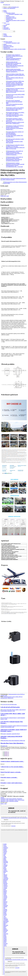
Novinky (5, 25)
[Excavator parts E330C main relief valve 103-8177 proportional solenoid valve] (14, 711)
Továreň (8, 24)
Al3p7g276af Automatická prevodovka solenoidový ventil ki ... (14, 105)
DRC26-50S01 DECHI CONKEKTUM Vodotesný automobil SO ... (15, 71)
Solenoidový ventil (13, 800)
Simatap (2, 797)
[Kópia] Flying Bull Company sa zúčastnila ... (11, 772)
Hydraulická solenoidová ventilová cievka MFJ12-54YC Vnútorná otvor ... (15, 123)
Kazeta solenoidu (12, 798)
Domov (5, 10)
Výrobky (5, 11)
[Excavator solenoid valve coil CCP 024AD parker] (9, 704)
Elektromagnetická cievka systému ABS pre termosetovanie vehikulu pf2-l (11, 697)
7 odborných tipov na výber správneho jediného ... (12, 766)
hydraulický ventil (4, 798)
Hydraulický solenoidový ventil (15, 14)
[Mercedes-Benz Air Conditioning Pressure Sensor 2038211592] (13, 740)
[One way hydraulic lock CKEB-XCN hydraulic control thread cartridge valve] (14, 727)
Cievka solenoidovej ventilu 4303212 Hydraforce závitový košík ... (14, 109)
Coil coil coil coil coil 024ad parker (10, 707)
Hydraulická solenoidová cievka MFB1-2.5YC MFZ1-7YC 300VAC (14, 115)
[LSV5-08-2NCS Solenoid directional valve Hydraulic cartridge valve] (14, 719)
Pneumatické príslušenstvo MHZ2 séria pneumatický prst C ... (14, 85)
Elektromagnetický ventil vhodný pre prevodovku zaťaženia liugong (14, 160)
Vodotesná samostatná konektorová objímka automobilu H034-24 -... (13, 59)
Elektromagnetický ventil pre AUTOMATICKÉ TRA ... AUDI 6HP (14, 166)
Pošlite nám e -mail (5, 196)
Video (4, 26)
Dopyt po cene (4, 795)
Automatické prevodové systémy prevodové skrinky (14, 49)
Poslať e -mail (4, 803)
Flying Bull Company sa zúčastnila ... (9, 777)
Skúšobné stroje (9, 19)
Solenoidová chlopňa (13, 801)
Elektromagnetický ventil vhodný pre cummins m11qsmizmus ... (14, 154)
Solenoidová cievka (10, 16)
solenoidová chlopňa (10, 13)
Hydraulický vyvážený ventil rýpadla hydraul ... (12, 782)
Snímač (7, 15)
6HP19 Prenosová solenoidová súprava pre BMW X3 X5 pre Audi (15, 91)
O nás (4, 22)
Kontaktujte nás (6, 29)
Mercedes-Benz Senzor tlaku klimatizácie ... (13, 743)
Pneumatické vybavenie (11, 17)
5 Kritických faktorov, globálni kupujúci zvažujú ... (12, 761)
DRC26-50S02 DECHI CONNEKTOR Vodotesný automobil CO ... (14, 66)
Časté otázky (6, 27)
